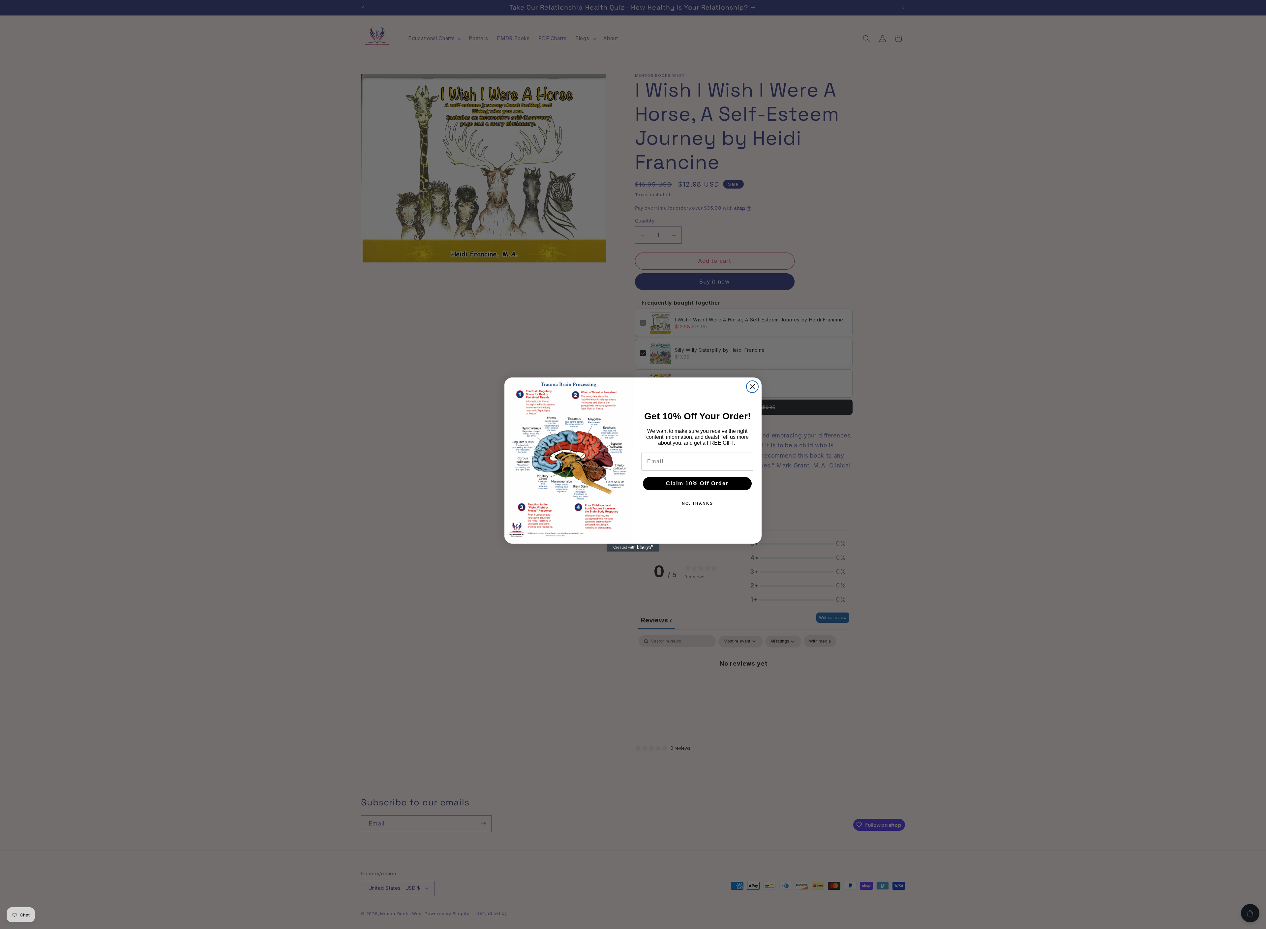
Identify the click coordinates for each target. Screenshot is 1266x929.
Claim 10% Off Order (697, 483)
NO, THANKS (697, 503)
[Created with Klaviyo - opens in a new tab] (633, 548)
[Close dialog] (752, 387)
